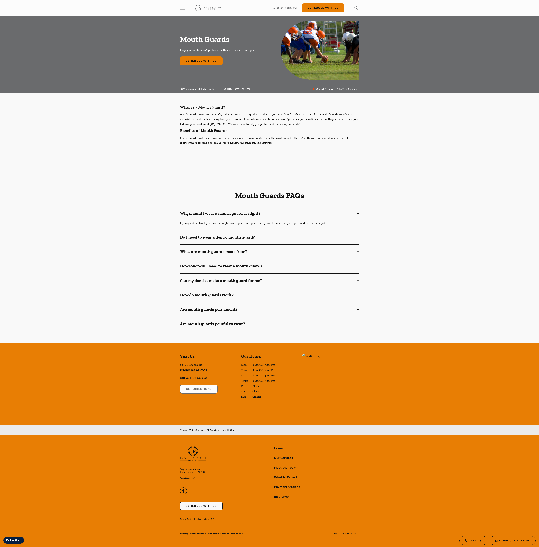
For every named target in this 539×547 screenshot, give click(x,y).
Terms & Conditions (208, 533)
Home (278, 448)
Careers (224, 533)
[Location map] (330, 384)
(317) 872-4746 (243, 89)
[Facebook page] (183, 490)
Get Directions (199, 389)
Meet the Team (285, 467)
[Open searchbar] (356, 8)
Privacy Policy (188, 533)
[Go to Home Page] (208, 8)
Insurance (281, 496)
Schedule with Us (323, 7)
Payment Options (287, 487)
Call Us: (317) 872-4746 (285, 8)
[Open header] (183, 8)
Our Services (283, 458)
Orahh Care (236, 533)
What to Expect (285, 477)
